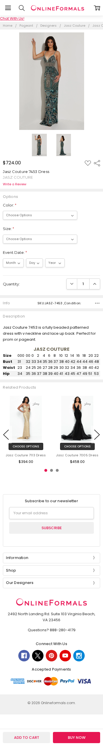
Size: (8, 228)
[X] (37, 655)
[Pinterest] (51, 655)
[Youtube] (65, 655)
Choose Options (26, 447)
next (97, 434)
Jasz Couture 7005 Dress (77, 455)
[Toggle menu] (8, 8)
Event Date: (15, 252)
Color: (9, 205)
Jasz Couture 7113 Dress (26, 455)
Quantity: (11, 284)
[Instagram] (79, 655)
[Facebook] (24, 655)
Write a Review (14, 184)
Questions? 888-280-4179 (52, 630)
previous (6, 434)
